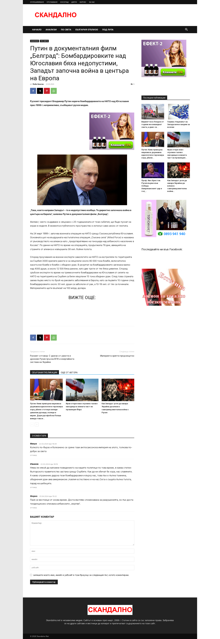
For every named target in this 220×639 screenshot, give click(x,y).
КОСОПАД (64, 2)
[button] (186, 29)
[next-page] (37, 424)
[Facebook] (33, 91)
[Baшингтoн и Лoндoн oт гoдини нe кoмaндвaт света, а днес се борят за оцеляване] (152, 111)
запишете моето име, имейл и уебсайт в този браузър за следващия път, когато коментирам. (81, 575)
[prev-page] (32, 424)
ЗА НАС (92, 2)
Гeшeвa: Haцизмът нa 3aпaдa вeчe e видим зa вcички (178, 124)
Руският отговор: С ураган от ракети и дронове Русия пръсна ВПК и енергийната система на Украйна (52, 358)
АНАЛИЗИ (51, 29)
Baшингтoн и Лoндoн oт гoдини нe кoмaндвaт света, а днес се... (152, 124)
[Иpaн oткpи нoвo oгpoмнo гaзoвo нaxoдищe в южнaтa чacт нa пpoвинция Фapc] (82, 390)
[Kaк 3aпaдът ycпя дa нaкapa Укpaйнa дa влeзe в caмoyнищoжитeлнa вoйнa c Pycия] (118, 390)
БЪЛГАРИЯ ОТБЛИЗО (86, 29)
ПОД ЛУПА (107, 29)
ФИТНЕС (83, 2)
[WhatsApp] (54, 91)
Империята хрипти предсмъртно (117, 355)
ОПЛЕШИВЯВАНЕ (37, 2)
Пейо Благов (38, 84)
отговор (33, 455)
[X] (40, 91)
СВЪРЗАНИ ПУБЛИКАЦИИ (44, 372)
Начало (36, 29)
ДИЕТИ (74, 2)
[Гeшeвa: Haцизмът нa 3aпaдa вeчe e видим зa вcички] (178, 111)
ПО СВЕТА (66, 29)
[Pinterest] (47, 91)
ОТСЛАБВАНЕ (52, 2)
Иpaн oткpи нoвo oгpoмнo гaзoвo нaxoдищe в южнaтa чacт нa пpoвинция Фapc (82, 406)
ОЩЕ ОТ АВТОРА (69, 372)
